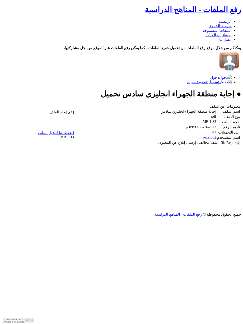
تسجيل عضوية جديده (203, 82)
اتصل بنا (225, 39)
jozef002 (209, 137)
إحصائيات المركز (219, 35)
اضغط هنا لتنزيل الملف (56, 133)
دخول (214, 77)
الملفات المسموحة (217, 30)
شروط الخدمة (220, 26)
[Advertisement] (121, 179)
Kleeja (28, 320)
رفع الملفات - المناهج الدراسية (193, 9)
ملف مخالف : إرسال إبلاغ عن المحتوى (189, 142)
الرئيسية (225, 21)
